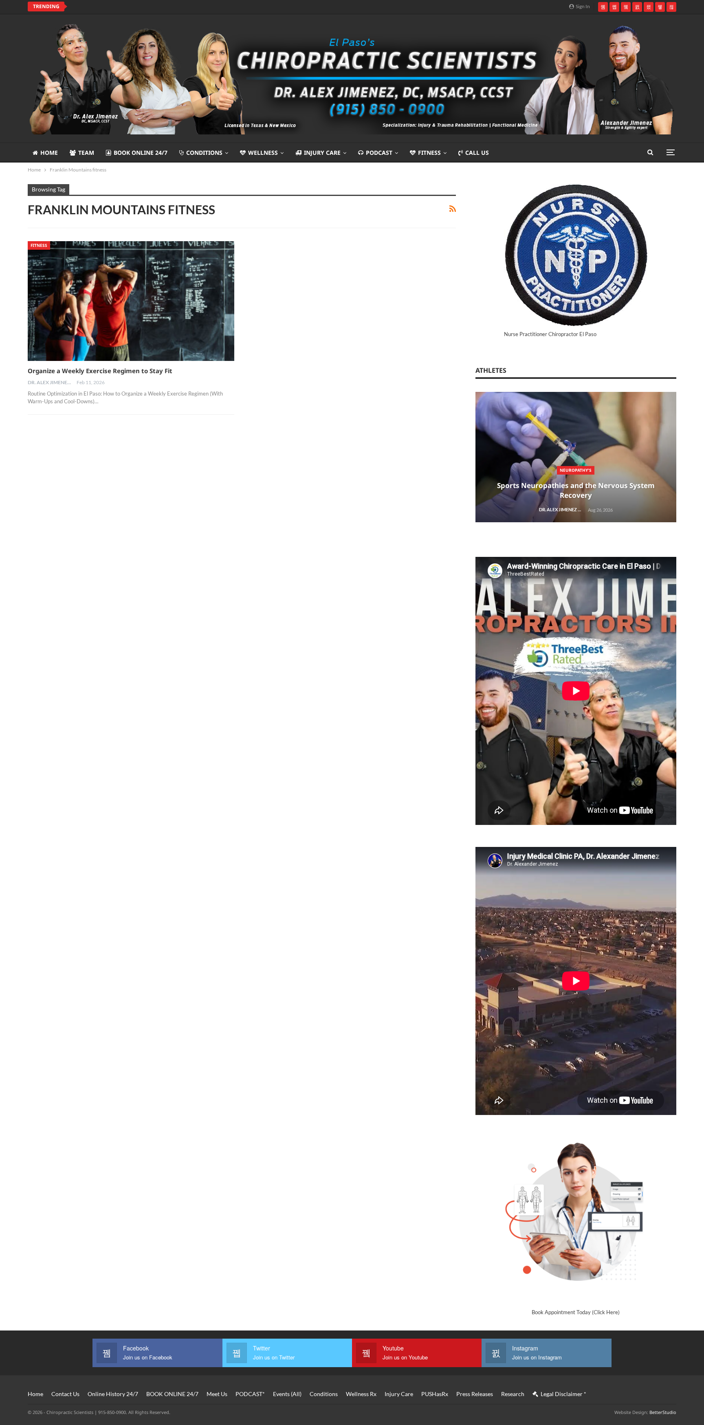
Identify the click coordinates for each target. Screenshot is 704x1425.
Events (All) (287, 1393)
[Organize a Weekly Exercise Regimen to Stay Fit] (131, 301)
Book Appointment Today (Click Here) (576, 1312)
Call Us (477, 152)
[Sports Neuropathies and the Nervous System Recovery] (575, 457)
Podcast (379, 152)
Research (512, 1393)
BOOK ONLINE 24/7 (140, 152)
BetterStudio (662, 1412)
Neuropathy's (576, 470)
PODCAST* (250, 1393)
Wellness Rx (361, 1393)
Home (49, 152)
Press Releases (474, 1393)
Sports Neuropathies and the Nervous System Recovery (576, 490)
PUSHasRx (434, 1393)
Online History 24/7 (113, 1393)
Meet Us (217, 1393)
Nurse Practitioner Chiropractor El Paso (550, 334)
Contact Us (65, 1393)
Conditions (204, 152)
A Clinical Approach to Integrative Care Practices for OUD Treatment (175, 6)
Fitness (429, 152)
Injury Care (322, 152)
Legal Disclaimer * (563, 1393)
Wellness (263, 152)
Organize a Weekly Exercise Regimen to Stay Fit (100, 371)
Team (86, 152)
